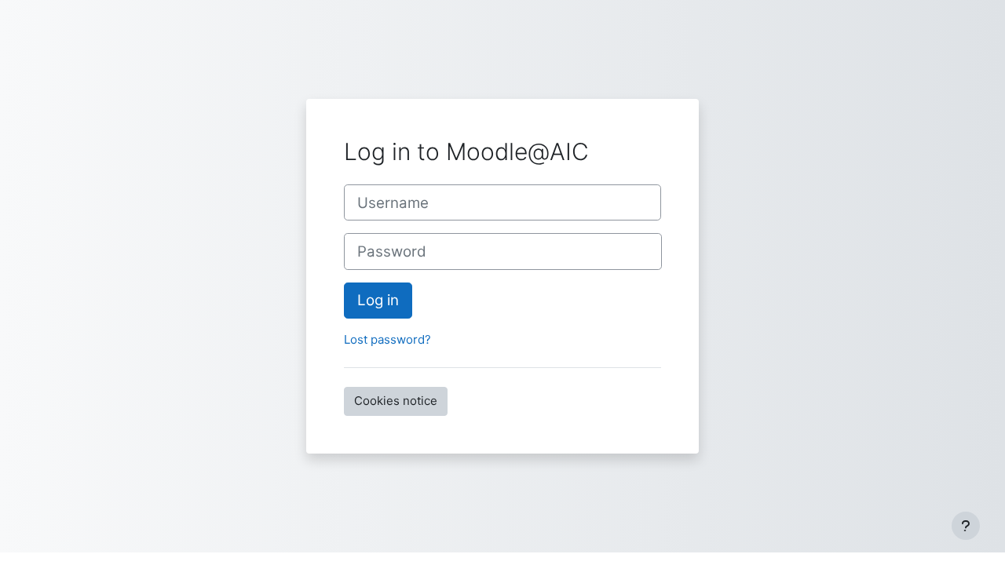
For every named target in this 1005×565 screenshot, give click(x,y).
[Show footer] (966, 526)
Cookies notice (395, 400)
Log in (378, 300)
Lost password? (387, 339)
